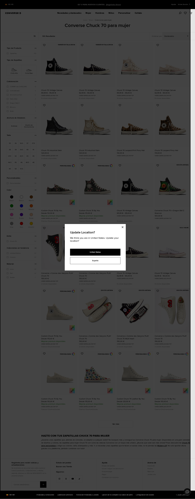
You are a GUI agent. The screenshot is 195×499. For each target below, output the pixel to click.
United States (95, 252)
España (95, 260)
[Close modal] (123, 226)
